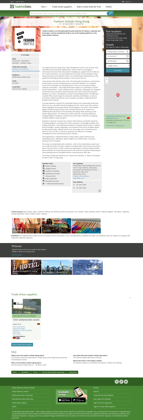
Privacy (95, 388)
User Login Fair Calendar (102, 399)
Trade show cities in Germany (22, 395)
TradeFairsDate (20, 6)
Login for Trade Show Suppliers (104, 407)
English (128, 2)
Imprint (96, 391)
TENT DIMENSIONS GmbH (26, 320)
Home (14, 372)
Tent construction (19, 327)
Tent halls (16, 332)
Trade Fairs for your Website (103, 395)
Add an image (17, 255)
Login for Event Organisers (102, 403)
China (35, 372)
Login (12, 2)
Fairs (43, 6)
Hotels (109, 6)
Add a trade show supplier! (22, 345)
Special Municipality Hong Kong (53, 372)
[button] (118, 95)
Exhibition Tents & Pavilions (22, 330)
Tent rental (17, 334)
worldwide (25, 372)
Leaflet (109, 113)
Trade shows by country (20, 391)
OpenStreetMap (119, 113)
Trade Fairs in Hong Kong (115, 125)
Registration (20, 2)
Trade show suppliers (62, 6)
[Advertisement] (71, 52)
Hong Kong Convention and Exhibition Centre (115, 117)
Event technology (19, 329)
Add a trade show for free (89, 6)
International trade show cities (22, 399)
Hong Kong (73, 372)
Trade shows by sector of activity (23, 388)
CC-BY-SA (129, 113)
